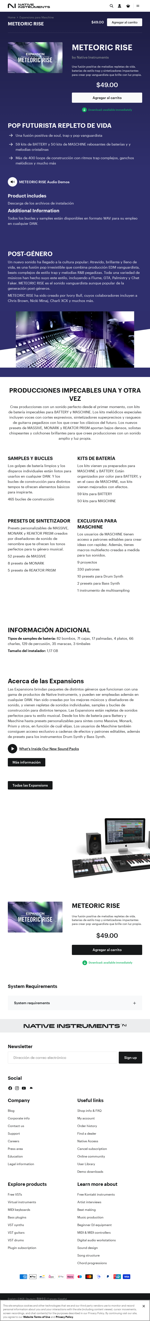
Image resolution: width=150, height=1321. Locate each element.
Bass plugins (17, 1217)
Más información (26, 762)
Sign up (130, 1057)
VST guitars (16, 1232)
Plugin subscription (22, 1247)
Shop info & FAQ (89, 1110)
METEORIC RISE (26, 23)
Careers (13, 1141)
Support (14, 1133)
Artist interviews (89, 1202)
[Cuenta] (119, 6)
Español (62, 1299)
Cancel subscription (92, 1148)
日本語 (20, 1299)
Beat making (86, 1209)
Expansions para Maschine (37, 17)
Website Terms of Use (36, 1317)
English (12, 1299)
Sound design (87, 1247)
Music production (90, 1217)
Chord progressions (92, 1263)
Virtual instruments (22, 1202)
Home (11, 17)
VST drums (16, 1240)
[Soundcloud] (31, 1088)
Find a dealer (86, 1133)
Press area (15, 1148)
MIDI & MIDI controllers (94, 1232)
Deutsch (30, 1299)
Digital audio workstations (96, 1240)
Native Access (87, 1141)
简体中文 (41, 1299)
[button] (39, 182)
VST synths (16, 1224)
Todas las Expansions (30, 785)
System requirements (32, 1003)
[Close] (143, 1306)
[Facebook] (10, 1088)
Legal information (21, 1164)
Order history (87, 1125)
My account (86, 1118)
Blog (11, 1110)
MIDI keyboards (19, 1209)
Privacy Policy (64, 1317)
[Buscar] (111, 6)
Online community (91, 1156)
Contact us (16, 1125)
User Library (86, 1164)
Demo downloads (90, 1171)
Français (52, 1299)
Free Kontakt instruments (96, 1194)
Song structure (88, 1255)
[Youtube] (23, 1088)
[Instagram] (17, 1088)
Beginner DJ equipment (94, 1224)
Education (15, 1156)
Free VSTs (15, 1194)
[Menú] (138, 6)
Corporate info (19, 1118)
